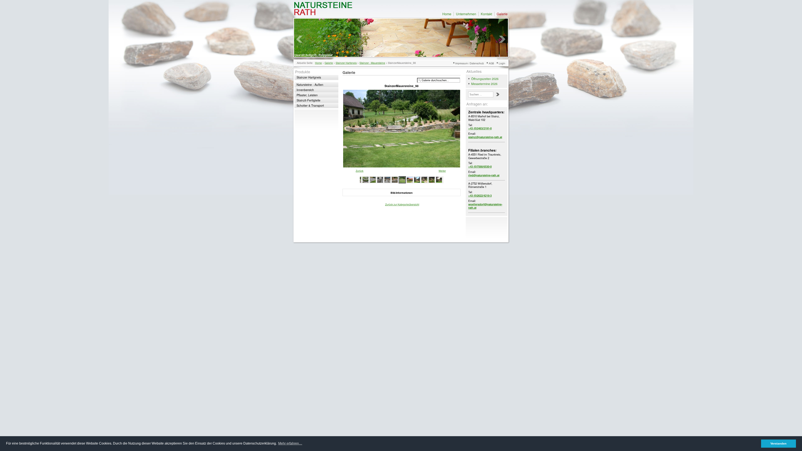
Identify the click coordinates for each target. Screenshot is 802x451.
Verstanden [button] (778, 443)
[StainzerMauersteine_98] (401, 165)
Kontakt (486, 14)
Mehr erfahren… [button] (290, 443)
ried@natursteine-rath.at (483, 175)
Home (446, 14)
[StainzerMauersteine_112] (387, 179)
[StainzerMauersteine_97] (409, 179)
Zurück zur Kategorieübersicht (402, 204)
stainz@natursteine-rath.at (485, 137)
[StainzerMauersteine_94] (431, 179)
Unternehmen (466, 14)
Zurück (359, 170)
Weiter (442, 170)
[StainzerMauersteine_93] (439, 179)
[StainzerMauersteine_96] (417, 179)
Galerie (502, 14)
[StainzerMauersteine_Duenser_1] (365, 179)
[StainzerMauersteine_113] (380, 179)
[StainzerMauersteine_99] (394, 179)
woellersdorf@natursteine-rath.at (485, 206)
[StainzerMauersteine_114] (372, 179)
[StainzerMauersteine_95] (424, 179)
